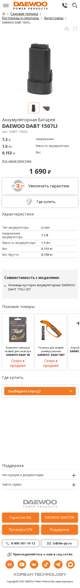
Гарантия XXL (20, 517)
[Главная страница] (6, 13)
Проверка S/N (20, 529)
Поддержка (59, 529)
